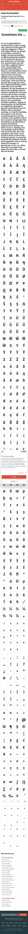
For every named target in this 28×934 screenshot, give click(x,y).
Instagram (14, 925)
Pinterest (24, 925)
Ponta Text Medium (6, 874)
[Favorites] (8, 4)
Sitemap (24, 923)
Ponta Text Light (6, 863)
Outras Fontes (8, 16)
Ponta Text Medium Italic (8, 876)
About (11, 923)
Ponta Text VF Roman (7, 892)
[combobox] (14, 7)
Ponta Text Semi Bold (7, 878)
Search (7, 923)
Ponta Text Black (6, 889)
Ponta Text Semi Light (7, 867)
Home (3, 923)
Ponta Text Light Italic (7, 865)
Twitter (3, 925)
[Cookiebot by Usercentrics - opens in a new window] (21, 451)
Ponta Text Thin (5, 859)
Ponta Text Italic (5, 872)
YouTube (19, 925)
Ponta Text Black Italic (7, 891)
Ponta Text (16, 16)
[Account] (2, 4)
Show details (21, 472)
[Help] (14, 4)
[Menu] (26, 4)
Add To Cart (22, 30)
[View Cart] (20, 4)
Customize (13, 481)
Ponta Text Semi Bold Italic (8, 880)
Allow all (14, 476)
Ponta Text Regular (6, 870)
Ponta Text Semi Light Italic (8, 869)
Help (20, 923)
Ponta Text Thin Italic (7, 861)
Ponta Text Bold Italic (7, 883)
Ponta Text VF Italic (6, 894)
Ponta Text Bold (5, 881)
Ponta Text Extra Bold (7, 885)
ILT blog (16, 923)
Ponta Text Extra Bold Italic (8, 887)
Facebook (8, 925)
